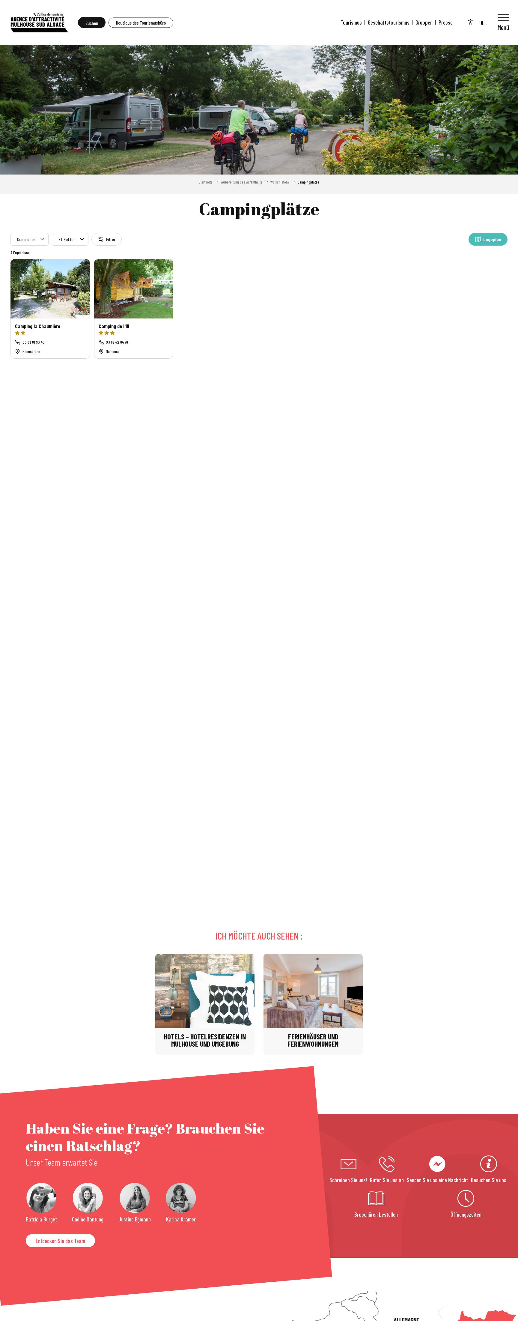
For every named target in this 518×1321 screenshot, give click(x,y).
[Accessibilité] (470, 21)
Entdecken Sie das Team (60, 1240)
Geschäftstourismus (388, 22)
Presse (446, 22)
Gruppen (424, 22)
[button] (92, 22)
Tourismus (351, 22)
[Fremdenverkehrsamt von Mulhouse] (39, 22)
